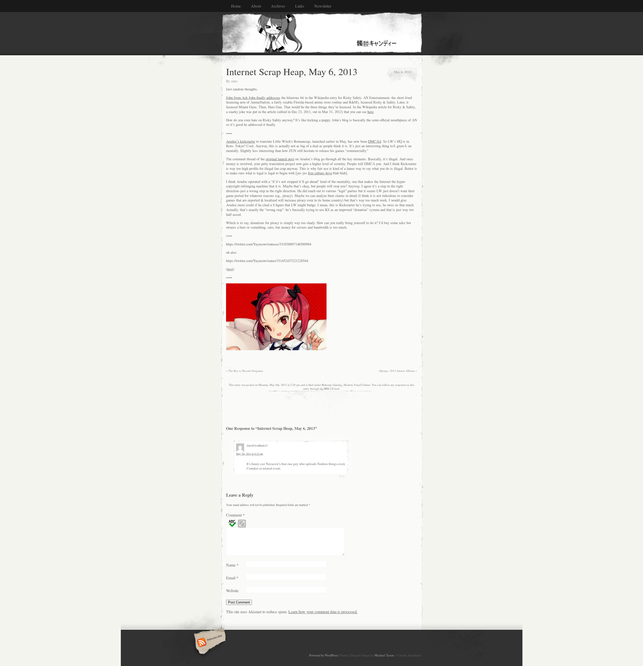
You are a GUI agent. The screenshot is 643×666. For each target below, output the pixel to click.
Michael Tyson (384, 655)
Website (232, 590)
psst (230, 269)
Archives (278, 6)
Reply (342, 476)
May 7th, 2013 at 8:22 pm (249, 453)
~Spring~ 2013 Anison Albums (397, 371)
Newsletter (322, 6)
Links (299, 6)
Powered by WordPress (323, 655)
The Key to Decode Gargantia (244, 371)
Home (236, 6)
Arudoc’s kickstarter (240, 141)
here (370, 111)
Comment (235, 515)
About (256, 6)
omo (234, 81)
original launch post (280, 159)
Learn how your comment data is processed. (323, 611)
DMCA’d (374, 141)
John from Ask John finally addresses (253, 97)
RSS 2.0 (329, 388)
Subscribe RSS (209, 643)
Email (232, 577)
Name (232, 565)
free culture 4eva (320, 173)
